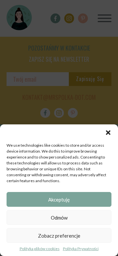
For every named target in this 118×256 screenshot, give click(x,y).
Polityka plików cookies (40, 248)
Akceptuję (59, 200)
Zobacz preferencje (59, 236)
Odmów (59, 218)
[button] (108, 132)
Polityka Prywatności (81, 248)
